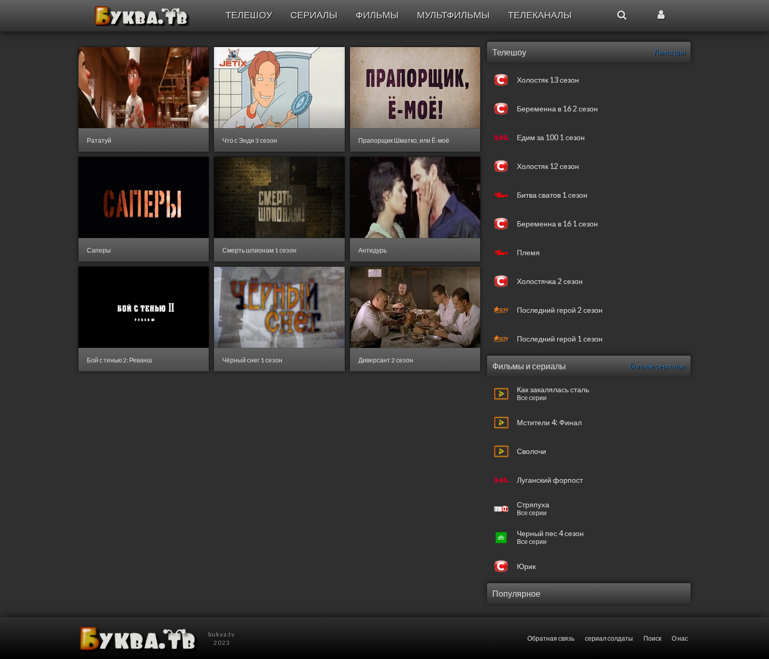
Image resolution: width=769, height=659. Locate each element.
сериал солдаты (609, 638)
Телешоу (248, 14)
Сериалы (313, 14)
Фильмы (377, 14)
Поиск (652, 638)
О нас (680, 638)
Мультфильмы (453, 14)
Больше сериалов (657, 366)
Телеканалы (540, 14)
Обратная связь (550, 638)
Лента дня (669, 52)
